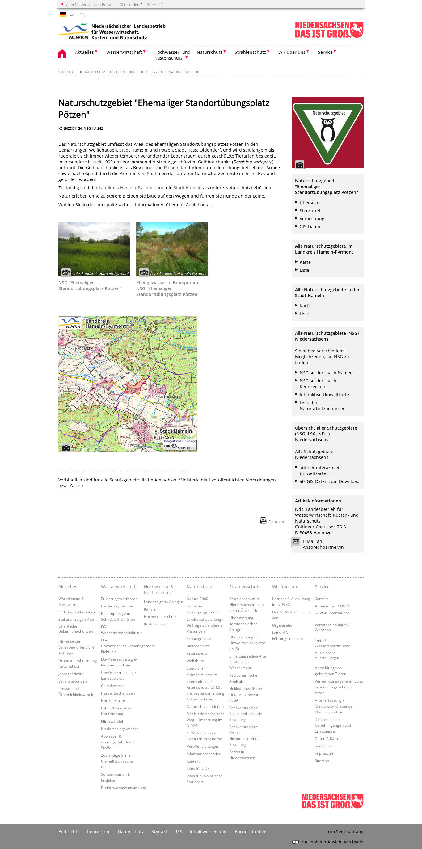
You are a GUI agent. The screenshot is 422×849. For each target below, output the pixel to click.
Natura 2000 (197, 598)
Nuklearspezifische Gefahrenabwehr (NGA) (245, 694)
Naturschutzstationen (205, 706)
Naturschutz (94, 72)
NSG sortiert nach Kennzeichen (318, 383)
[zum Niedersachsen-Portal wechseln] (329, 37)
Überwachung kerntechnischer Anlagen (243, 623)
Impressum (324, 753)
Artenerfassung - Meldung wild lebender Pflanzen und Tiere (334, 706)
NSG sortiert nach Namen (326, 373)
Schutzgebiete (125, 72)
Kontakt (193, 761)
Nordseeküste (113, 700)
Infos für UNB (198, 768)
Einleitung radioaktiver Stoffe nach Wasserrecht (248, 662)
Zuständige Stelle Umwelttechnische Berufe (117, 761)
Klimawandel (112, 721)
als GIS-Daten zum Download (330, 481)
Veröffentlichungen (203, 746)
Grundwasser (112, 685)
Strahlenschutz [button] (250, 52)
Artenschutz (197, 653)
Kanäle (150, 609)
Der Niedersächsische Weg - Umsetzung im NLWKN (206, 719)
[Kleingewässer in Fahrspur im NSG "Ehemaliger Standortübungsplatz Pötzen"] (172, 249)
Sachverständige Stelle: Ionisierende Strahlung (245, 713)
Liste (304, 270)
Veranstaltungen (72, 681)
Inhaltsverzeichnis (208, 831)
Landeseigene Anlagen (163, 601)
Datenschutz (131, 831)
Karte (305, 262)
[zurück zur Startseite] (112, 32)
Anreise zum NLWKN (332, 605)
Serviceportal (326, 745)
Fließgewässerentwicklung (123, 787)
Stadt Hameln (188, 188)
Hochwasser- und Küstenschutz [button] (172, 55)
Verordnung (312, 218)
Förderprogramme (117, 605)
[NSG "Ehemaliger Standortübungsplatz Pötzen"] (94, 249)
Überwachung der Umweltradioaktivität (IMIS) (247, 642)
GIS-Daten (310, 226)
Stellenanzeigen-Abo (76, 619)
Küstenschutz (155, 623)
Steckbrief (310, 210)
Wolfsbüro (195, 660)
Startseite (66, 72)
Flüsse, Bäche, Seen (118, 693)
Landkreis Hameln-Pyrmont (127, 188)
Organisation (283, 625)
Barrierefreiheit (251, 831)
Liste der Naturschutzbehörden (323, 405)
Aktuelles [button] (84, 52)
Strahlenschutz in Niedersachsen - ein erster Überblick (246, 604)
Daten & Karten (328, 738)
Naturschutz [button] (209, 52)
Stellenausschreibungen (79, 611)
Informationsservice (204, 753)
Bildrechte (69, 831)
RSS (178, 831)
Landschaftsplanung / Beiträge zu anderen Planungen (205, 625)
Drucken (277, 522)
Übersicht (310, 202)
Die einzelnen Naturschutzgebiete (174, 72)
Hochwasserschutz (160, 616)
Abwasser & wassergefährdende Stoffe (118, 741)
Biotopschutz (198, 645)
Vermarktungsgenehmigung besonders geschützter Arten (339, 687)
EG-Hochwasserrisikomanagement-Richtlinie (128, 645)
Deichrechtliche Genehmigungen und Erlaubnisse (333, 725)
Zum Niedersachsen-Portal (89, 4)
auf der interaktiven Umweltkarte (320, 470)
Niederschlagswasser (119, 728)
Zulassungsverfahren (119, 598)
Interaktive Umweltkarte (324, 394)
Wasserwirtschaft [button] (124, 52)
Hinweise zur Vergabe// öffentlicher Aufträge (77, 647)
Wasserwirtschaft (119, 587)
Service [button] (325, 52)
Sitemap (322, 760)
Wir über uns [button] (292, 52)
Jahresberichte (70, 673)
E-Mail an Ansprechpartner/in (323, 544)
